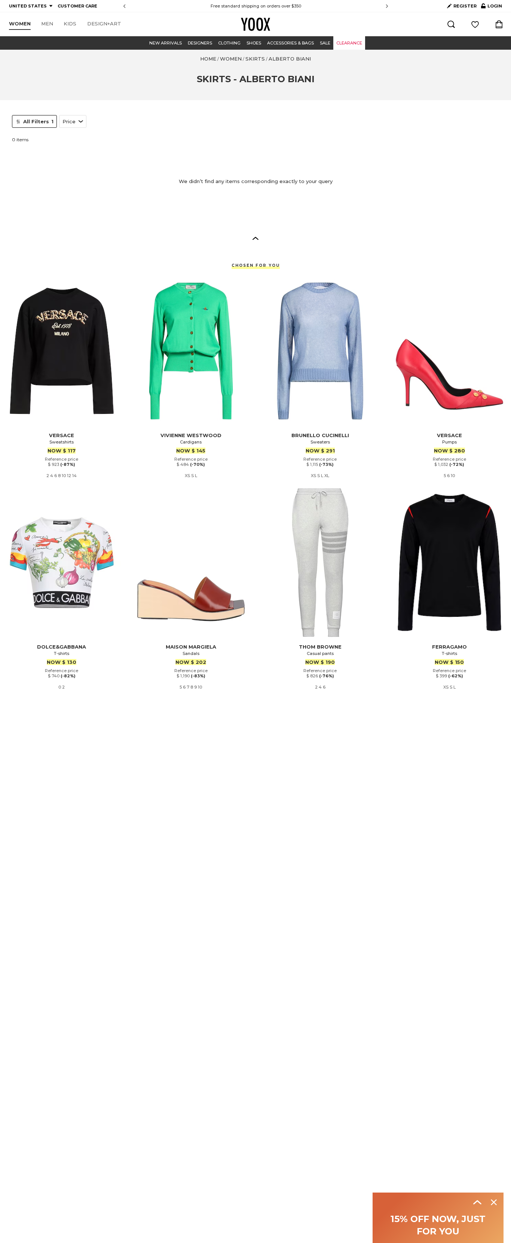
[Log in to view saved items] (475, 24)
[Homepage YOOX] (255, 24)
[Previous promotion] (124, 6)
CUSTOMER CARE (77, 6)
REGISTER (465, 6)
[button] (255, 238)
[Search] (451, 24)
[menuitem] (20, 24)
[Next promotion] (387, 6)
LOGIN (491, 7)
